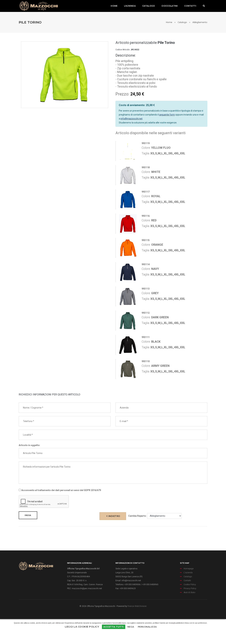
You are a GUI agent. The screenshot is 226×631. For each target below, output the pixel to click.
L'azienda (130, 6)
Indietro (114, 516)
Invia (28, 515)
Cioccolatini (169, 6)
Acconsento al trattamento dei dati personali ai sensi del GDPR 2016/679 (61, 490)
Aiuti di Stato (189, 592)
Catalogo (148, 6)
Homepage (189, 568)
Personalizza (147, 626)
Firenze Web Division (137, 606)
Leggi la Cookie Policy (82, 626)
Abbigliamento (199, 22)
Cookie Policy (190, 584)
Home (114, 6)
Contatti (190, 6)
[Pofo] (38, 6)
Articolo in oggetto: (29, 445)
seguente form (167, 114)
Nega (130, 626)
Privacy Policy (190, 588)
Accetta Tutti (113, 626)
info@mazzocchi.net (131, 118)
